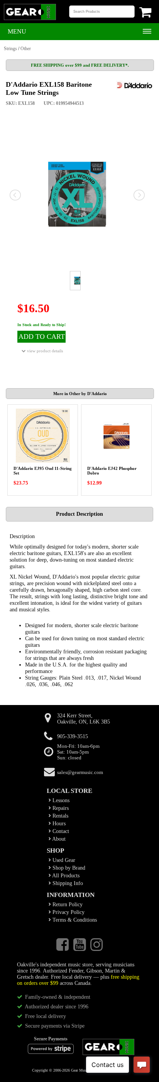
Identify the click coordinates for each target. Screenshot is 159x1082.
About (58, 839)
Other (25, 48)
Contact (60, 831)
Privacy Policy (68, 912)
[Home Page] (30, 19)
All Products (65, 875)
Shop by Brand (68, 868)
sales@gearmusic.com (80, 772)
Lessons (60, 800)
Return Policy (67, 904)
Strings (10, 48)
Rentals (59, 816)
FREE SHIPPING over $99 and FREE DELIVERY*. (80, 65)
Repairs (60, 808)
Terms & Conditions (74, 920)
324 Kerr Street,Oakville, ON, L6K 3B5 (83, 719)
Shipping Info (67, 883)
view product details (44, 350)
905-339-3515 (72, 736)
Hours (58, 823)
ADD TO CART (42, 336)
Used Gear (63, 860)
